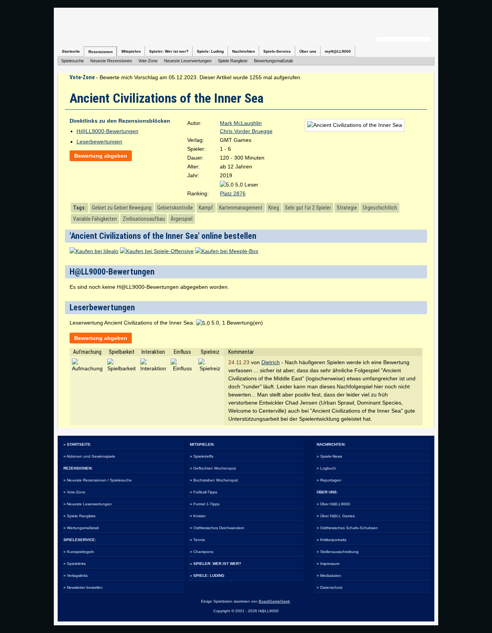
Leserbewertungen (99, 141)
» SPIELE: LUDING (207, 575)
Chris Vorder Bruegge (246, 131)
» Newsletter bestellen (83, 587)
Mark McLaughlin (241, 123)
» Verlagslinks (75, 575)
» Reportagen (329, 480)
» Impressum (328, 563)
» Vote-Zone (74, 492)
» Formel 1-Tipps (204, 504)
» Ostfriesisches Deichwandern (217, 528)
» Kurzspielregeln (78, 552)
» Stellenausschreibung (338, 552)
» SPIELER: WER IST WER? (215, 563)
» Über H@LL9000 (333, 504)
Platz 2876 (233, 193)
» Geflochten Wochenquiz (213, 468)
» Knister (198, 516)
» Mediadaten (329, 575)
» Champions (201, 552)
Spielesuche (72, 60)
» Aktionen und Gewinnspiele (89, 456)
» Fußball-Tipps (203, 492)
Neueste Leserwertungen (187, 60)
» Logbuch (326, 468)
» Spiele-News (329, 456)
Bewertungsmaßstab (273, 60)
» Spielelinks (74, 563)
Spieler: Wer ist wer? (168, 51)
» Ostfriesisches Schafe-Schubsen (347, 528)
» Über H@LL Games (336, 516)
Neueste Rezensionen (111, 60)
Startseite (71, 51)
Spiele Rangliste (233, 60)
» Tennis (197, 540)
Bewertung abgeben (100, 156)
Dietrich (270, 362)
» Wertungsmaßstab (81, 528)
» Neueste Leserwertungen (87, 504)
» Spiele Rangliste (79, 516)
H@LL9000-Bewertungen (107, 131)
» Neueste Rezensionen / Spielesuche (97, 480)
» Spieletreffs (201, 456)
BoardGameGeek (274, 601)
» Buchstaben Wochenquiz (214, 480)
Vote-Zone (148, 60)
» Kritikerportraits (331, 540)
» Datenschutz (329, 587)
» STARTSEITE (77, 444)
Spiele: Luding (210, 51)
